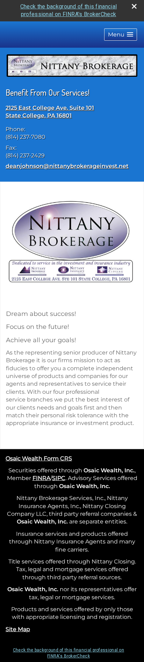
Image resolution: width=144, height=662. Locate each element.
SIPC (58, 478)
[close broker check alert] (134, 6)
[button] (120, 34)
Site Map (18, 629)
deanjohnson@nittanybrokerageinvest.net (67, 166)
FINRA (41, 478)
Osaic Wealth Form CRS (39, 458)
